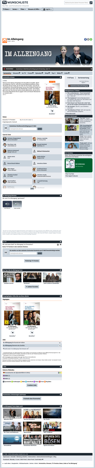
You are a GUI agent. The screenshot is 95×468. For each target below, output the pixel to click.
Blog (55, 456)
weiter (40, 129)
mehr (32, 188)
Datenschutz (32, 456)
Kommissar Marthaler (30, 445)
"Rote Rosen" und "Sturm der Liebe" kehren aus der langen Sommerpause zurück (79, 103)
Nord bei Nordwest (29, 419)
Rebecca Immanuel (13, 150)
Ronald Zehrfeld (42, 144)
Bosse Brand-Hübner (14, 163)
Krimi (36, 463)
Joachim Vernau (8, 283)
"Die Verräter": (78, 107)
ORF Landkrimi (48, 432)
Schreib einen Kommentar (32, 398)
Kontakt (13, 456)
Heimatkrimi (7, 445)
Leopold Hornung (42, 181)
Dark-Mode (38, 459)
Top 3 (53, 73)
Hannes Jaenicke (42, 138)
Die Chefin (47, 419)
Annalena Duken (42, 163)
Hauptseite (15, 463)
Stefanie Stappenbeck (14, 138)
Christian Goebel (12, 175)
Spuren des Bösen (49, 445)
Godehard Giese (42, 168)
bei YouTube (70, 174)
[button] (85, 39)
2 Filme (5, 80)
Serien (31, 463)
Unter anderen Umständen (51, 283)
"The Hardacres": (79, 99)
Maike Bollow (41, 156)
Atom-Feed (31, 459)
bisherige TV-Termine (32, 261)
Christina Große (42, 175)
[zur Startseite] (15, 2)
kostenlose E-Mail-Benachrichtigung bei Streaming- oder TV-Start (34, 69)
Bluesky (12, 459)
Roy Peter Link (12, 144)
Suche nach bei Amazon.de (16, 348)
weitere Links (32, 385)
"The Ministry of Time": (79, 110)
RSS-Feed (23, 459)
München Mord (8, 419)
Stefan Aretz (11, 156)
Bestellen (52, 114)
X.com (17, 459)
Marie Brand (27, 432)
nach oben (7, 463)
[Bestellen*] (52, 110)
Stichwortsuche (23, 463)
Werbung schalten (22, 456)
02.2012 (25, 119)
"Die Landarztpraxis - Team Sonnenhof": (79, 94)
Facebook (6, 459)
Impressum (6, 456)
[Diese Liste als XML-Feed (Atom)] (61, 244)
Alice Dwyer (11, 168)
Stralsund (27, 283)
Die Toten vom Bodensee (11, 432)
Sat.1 (30, 119)
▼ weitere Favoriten (32, 287)
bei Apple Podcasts (72, 176)
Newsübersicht (71, 113)
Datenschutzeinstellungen (44, 456)
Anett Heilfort (12, 181)
